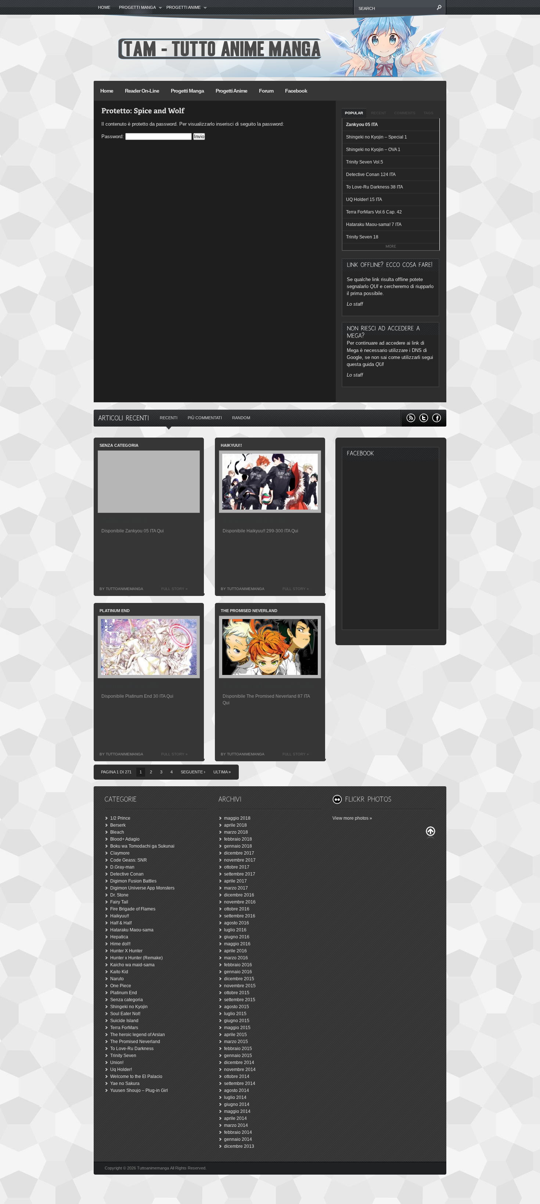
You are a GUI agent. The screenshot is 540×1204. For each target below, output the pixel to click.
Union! (116, 1062)
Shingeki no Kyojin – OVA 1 (373, 149)
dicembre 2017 (239, 853)
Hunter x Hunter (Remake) (136, 957)
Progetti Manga (187, 91)
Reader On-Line (142, 91)
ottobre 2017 (236, 867)
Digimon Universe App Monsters (142, 888)
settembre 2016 (239, 916)
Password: (113, 136)
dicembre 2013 (239, 1146)
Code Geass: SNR (128, 860)
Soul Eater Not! (125, 1013)
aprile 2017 (235, 881)
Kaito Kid (119, 971)
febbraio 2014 (238, 1132)
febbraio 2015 (238, 1048)
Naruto (117, 978)
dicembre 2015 (239, 978)
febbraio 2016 (238, 964)
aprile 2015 (235, 1034)
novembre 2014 (240, 1069)
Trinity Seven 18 (362, 237)
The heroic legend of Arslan (137, 1034)
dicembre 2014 (239, 1062)
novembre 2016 (240, 902)
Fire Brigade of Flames (132, 909)
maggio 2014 (237, 1111)
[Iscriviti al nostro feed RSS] (410, 418)
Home (104, 7)
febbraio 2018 (238, 839)
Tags (428, 113)
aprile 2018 (235, 825)
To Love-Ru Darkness (132, 1048)
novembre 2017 (240, 860)
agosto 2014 (236, 1090)
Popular (354, 113)
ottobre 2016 (236, 909)
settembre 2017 (239, 874)
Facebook (296, 91)
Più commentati (205, 418)
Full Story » (174, 589)
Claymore (120, 853)
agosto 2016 (236, 923)
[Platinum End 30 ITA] (130, 686)
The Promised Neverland (135, 1041)
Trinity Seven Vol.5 (364, 162)
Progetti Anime (181, 7)
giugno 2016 (236, 936)
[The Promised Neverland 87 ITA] (268, 686)
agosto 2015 (236, 1006)
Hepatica (119, 936)
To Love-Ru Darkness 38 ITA (374, 187)
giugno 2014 (236, 1104)
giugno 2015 (236, 1020)
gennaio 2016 (238, 971)
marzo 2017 (236, 888)
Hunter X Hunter (126, 950)
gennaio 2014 (238, 1139)
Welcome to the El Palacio (136, 1076)
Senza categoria (126, 999)
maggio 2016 (237, 943)
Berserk (118, 825)
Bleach (117, 832)
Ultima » (222, 772)
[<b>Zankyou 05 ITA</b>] (124, 521)
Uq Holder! (121, 1069)
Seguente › (193, 772)
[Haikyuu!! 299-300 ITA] (254, 521)
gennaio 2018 (238, 846)
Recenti (168, 418)
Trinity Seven (123, 1055)
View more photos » (352, 818)
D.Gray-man (122, 867)
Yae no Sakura (125, 1083)
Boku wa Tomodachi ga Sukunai (142, 846)
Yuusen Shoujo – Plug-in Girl (139, 1090)
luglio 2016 (235, 929)
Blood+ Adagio (125, 839)
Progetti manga (135, 7)
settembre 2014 (239, 1083)
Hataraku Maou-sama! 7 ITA (374, 224)
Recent (378, 113)
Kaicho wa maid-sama (132, 964)
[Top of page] (430, 832)
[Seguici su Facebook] (436, 418)
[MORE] (390, 246)
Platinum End (123, 992)
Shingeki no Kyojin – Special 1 (376, 137)
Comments (404, 113)
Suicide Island (124, 1020)
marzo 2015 (236, 1041)
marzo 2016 (236, 957)
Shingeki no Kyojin (129, 1006)
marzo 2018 (236, 832)
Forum (266, 91)
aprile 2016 (235, 950)
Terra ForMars (124, 1027)
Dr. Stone (119, 895)
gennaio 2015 (238, 1055)
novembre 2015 (240, 985)
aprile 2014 (235, 1118)
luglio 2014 (235, 1097)
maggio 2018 (237, 818)
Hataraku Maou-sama (132, 929)
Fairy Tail (119, 902)
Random (241, 418)
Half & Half (121, 923)
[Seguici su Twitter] (423, 418)
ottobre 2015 (236, 992)
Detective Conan (127, 874)
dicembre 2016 (239, 895)
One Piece (120, 985)
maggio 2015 (237, 1027)
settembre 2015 (239, 999)
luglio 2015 (235, 1013)
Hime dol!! (120, 943)
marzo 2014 (236, 1125)
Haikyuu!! (119, 916)
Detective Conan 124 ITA (371, 174)
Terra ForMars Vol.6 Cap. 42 (374, 212)
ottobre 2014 (236, 1076)
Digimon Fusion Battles (133, 881)
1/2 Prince (120, 818)
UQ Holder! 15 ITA (364, 199)
